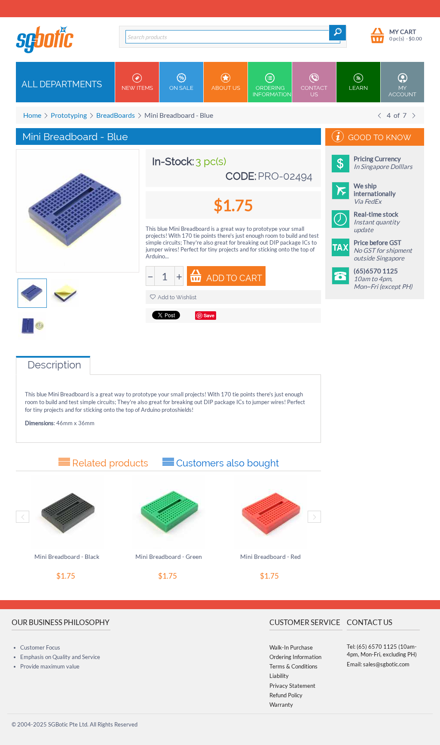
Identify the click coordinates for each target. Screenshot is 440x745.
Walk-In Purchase (291, 647)
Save (209, 315)
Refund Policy (285, 695)
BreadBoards (115, 115)
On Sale (181, 88)
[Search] (337, 33)
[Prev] (379, 115)
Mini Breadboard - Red (270, 556)
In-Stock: (173, 161)
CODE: (241, 176)
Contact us (314, 91)
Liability (279, 675)
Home (32, 115)
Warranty (281, 704)
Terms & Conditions (293, 666)
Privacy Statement (292, 685)
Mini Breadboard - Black (66, 556)
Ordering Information (272, 91)
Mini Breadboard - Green (168, 556)
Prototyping (69, 115)
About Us (225, 88)
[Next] (414, 115)
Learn (358, 88)
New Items (137, 88)
